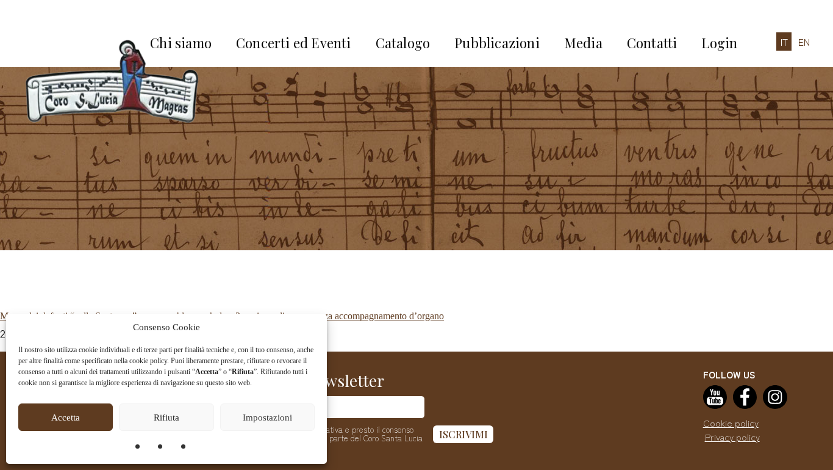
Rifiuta (166, 417)
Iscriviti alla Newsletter (301, 380)
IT (784, 41)
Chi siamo (181, 43)
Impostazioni (267, 417)
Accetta (65, 417)
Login (719, 43)
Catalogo (403, 43)
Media (583, 43)
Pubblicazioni (497, 43)
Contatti (652, 43)
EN (804, 41)
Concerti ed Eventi (293, 43)
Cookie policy (731, 422)
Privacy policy (732, 436)
